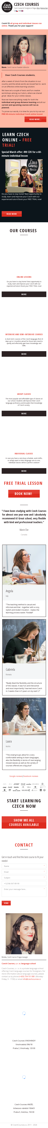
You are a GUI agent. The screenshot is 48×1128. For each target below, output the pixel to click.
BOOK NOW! (24, 493)
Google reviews (15, 776)
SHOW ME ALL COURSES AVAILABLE (24, 822)
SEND (6, 903)
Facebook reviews (30, 776)
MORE (24, 294)
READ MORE (12, 214)
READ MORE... (35, 119)
